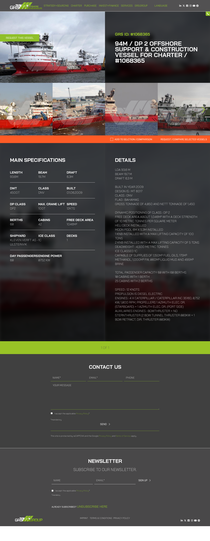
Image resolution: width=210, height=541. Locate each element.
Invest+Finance (109, 5)
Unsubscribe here (92, 506)
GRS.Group (141, 5)
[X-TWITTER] (184, 6)
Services (126, 5)
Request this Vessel (20, 37)
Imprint (84, 518)
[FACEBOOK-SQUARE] (187, 6)
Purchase (90, 5)
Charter (76, 5)
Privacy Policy (82, 413)
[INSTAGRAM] (190, 6)
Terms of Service (123, 436)
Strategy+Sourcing (56, 5)
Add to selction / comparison (133, 139)
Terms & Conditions (101, 518)
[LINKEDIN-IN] (180, 6)
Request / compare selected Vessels (184, 139)
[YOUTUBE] (194, 6)
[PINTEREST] (197, 6)
